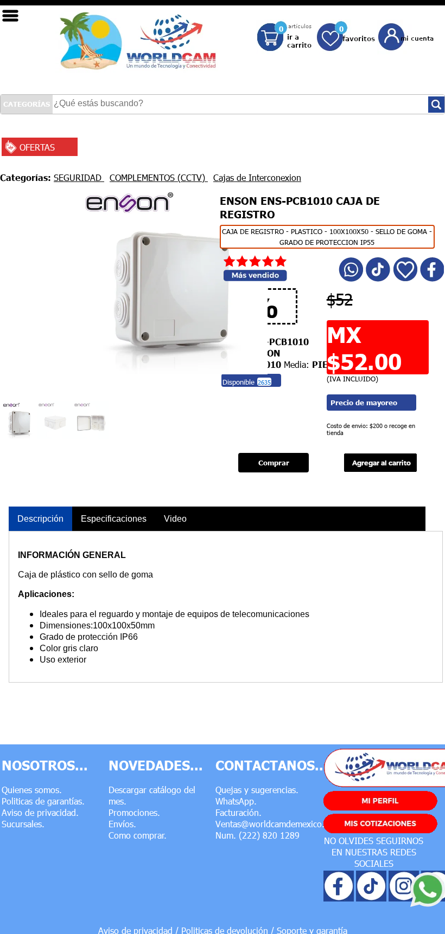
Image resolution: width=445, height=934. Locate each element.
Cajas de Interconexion (257, 177)
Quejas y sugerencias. (256, 789)
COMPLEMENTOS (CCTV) (159, 177)
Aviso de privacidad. (40, 812)
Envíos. (122, 823)
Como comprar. (138, 835)
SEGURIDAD (79, 177)
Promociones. (134, 812)
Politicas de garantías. (43, 801)
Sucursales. (23, 823)
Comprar (273, 462)
